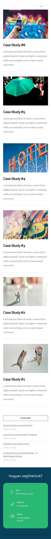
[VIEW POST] (25, 24)
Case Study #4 (14, 179)
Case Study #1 (14, 379)
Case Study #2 (14, 313)
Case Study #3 (14, 246)
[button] (41, 6)
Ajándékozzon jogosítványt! (16, 443)
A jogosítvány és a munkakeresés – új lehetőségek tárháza (20, 454)
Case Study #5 (14, 112)
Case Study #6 (14, 45)
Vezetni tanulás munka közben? (17, 425)
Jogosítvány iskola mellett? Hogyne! (20, 434)
